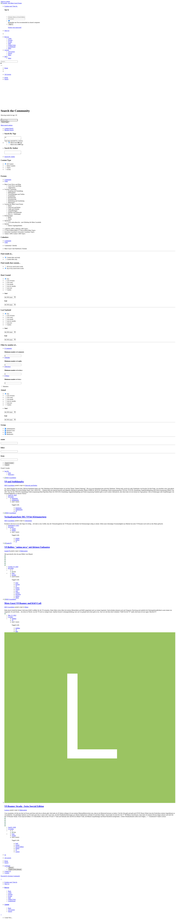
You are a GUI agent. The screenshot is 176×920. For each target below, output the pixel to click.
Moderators (10, 434)
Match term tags (16, 142)
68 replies (11, 568)
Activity (6, 50)
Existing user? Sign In (11, 6)
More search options (6, 125)
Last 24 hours (11, 280)
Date (9, 473)
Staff (9, 43)
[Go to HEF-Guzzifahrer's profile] (10, 477)
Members (5, 386)
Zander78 (7, 551)
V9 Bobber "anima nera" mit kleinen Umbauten (27, 547)
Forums (10, 40)
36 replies (11, 527)
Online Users (12, 45)
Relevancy (11, 474)
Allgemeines (28, 520)
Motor (26, 607)
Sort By (6, 471)
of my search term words (15, 266)
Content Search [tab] (8, 128)
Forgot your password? (14, 27)
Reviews (7, 366)
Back (9, 891)
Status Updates (11, 166)
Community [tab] (7, 179)
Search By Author (9, 156)
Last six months (11, 286)
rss (5, 855)
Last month (10, 284)
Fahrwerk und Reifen (31, 485)
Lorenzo (6, 810)
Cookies (6, 873)
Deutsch (11, 867)
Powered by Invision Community (10, 876)
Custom (9, 290)
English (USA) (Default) (15, 869)
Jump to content (5, 1)
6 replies (10, 617)
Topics (9, 167)
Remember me (12, 22)
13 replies (11, 829)
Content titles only (12, 259)
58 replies (11, 497)
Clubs (9, 38)
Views (6, 376)
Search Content (9, 463)
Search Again (5, 122)
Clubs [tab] (6, 181)
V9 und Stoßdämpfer (14, 481)
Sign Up (6, 30)
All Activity (11, 51)
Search (10, 53)
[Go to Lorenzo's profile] (89, 802)
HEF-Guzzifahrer (9, 485)
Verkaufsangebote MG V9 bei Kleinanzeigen (25, 517)
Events (10, 42)
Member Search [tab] (9, 130)
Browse (6, 37)
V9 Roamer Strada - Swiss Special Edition (24, 806)
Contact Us (7, 871)
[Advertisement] (56, 94)
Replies (7, 357)
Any (8, 279)
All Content (10, 164)
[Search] (1, 65)
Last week (10, 282)
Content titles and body (13, 257)
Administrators (11, 428)
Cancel (7, 465)
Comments (8, 348)
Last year (9, 288)
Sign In (11, 24)
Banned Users (11, 430)
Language (7, 866)
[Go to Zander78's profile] (7, 543)
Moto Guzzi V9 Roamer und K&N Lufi (22, 603)
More (9, 48)
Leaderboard (11, 47)
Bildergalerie (24, 551)
